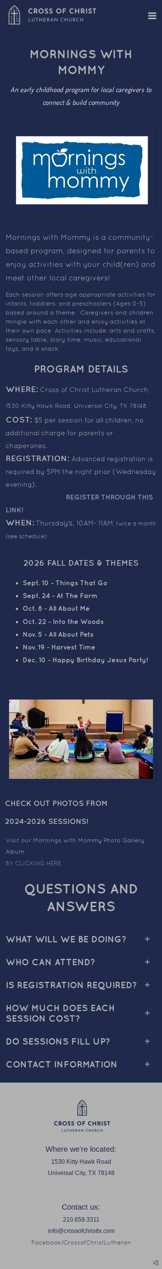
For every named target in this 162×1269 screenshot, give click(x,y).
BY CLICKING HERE (33, 863)
